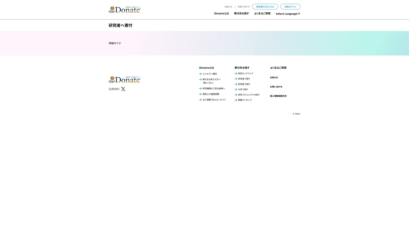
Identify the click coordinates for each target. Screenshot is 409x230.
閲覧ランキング (245, 99)
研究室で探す (244, 83)
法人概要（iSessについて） (214, 99)
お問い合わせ (244, 6)
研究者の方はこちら (265, 6)
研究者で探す (244, 78)
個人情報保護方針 (278, 95)
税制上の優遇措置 (211, 94)
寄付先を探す (242, 67)
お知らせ (228, 6)
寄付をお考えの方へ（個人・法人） (212, 81)
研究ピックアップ (245, 73)
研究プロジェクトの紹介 (249, 94)
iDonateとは (206, 67)
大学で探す (243, 89)
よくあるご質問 (262, 13)
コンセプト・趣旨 (210, 73)
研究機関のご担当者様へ (214, 88)
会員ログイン (290, 6)
